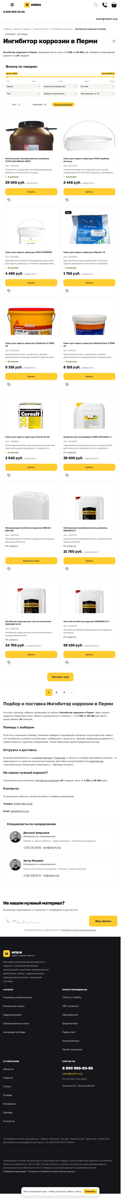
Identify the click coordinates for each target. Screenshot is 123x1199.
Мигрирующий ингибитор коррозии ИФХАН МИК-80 (28, 529)
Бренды (7, 1112)
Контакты (9, 1121)
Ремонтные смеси (14, 1006)
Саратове (60, 757)
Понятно (90, 1191)
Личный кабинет (86, 1085)
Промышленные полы (16, 1023)
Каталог (8, 989)
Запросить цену (31, 560)
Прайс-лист (69, 1032)
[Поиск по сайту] (95, 4)
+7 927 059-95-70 (32, 875)
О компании (11, 1061)
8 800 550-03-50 (77, 1068)
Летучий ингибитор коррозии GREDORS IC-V (86, 621)
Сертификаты (70, 1014)
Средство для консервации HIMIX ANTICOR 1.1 (87, 437)
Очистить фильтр (63, 104)
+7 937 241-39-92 (32, 847)
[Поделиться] (113, 41)
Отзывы (7, 1095)
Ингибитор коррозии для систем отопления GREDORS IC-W (28, 622)
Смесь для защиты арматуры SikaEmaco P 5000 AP (29, 344)
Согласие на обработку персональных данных (51, 1171)
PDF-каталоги (70, 1006)
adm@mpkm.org (52, 847)
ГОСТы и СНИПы (71, 997)
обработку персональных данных (79, 930)
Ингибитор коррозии (47, 780)
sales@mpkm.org (106, 18)
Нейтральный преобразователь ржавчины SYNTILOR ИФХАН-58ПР (27, 159)
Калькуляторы (70, 1040)
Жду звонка (103, 921)
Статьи (7, 1086)
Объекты (8, 1069)
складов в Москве (42, 757)
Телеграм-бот (69, 1085)
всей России (96, 761)
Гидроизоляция (12, 1014)
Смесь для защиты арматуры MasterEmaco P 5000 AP (89, 344)
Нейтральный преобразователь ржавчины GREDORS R (85, 529)
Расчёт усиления (72, 1049)
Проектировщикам (74, 989)
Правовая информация (14, 1171)
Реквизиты (9, 1103)
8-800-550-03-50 (14, 11)
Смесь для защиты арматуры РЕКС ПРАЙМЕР (28, 252)
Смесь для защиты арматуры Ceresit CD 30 (27, 437)
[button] (13, 5)
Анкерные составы (14, 1032)
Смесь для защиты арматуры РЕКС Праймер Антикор (86, 159)
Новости (8, 1077)
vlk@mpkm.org (51, 875)
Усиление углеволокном (17, 997)
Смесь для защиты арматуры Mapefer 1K (84, 252)
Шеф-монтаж (70, 1023)
